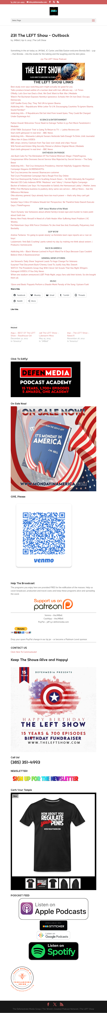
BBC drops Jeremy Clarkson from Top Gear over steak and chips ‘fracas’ (44, 143)
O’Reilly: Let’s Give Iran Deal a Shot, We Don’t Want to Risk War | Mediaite (44, 93)
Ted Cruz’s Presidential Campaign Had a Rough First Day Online (40, 176)
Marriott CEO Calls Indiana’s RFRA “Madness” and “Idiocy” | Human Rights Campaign (49, 182)
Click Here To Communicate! (24, 652)
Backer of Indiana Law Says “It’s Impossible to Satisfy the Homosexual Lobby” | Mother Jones (53, 186)
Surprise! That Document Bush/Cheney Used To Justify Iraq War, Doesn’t (44, 265)
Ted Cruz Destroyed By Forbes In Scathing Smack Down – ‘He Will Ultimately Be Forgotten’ (52, 179)
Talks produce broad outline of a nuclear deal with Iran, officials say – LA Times (47, 90)
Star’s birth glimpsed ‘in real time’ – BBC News (32, 133)
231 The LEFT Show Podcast (53, 59)
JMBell (17, 40)
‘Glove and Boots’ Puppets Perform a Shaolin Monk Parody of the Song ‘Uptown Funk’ (50, 284)
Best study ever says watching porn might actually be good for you (42, 87)
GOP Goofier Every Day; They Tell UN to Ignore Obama (36, 103)
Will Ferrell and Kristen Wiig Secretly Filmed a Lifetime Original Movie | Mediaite (47, 146)
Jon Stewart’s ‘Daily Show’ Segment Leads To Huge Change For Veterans (44, 261)
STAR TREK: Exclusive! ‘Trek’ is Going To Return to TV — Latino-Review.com (45, 130)
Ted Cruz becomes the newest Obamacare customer (35, 172)
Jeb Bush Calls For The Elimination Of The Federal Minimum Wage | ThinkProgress (48, 156)
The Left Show (39, 40)
